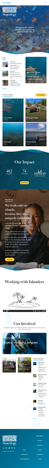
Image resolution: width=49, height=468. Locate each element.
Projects (40, 440)
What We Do (39, 436)
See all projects (40, 95)
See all (35, 418)
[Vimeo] (12, 448)
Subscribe (40, 454)
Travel (40, 459)
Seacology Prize (24, 459)
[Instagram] (6, 448)
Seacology (6, 2)
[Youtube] (14, 448)
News (24, 449)
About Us (39, 445)
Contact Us (25, 454)
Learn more (9, 259)
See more (4, 88)
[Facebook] (4, 448)
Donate (40, 449)
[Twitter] (9, 448)
